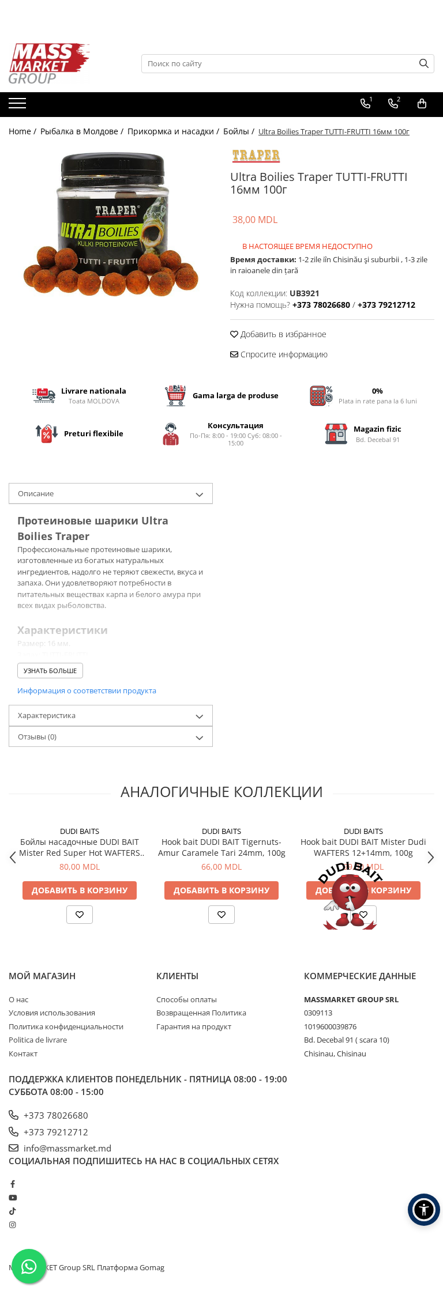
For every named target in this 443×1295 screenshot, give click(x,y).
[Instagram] (12, 1225)
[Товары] (19, 106)
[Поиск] (424, 63)
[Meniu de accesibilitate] (424, 1210)
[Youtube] (12, 1197)
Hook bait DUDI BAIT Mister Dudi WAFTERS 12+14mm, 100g (363, 847)
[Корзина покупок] (422, 103)
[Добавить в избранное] (79, 914)
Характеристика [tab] (47, 715)
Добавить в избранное (282, 334)
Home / (24, 131)
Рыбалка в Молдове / (83, 131)
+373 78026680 (54, 1115)
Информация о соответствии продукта (86, 690)
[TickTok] (12, 1211)
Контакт (23, 1053)
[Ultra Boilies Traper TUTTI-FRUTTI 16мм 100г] (111, 222)
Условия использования (52, 1012)
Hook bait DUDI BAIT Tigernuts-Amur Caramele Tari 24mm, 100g (222, 847)
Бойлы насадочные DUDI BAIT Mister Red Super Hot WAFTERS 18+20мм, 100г (79, 847)
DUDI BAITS (79, 831)
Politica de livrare (38, 1040)
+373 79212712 (54, 1132)
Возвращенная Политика (201, 1012)
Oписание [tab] (36, 493)
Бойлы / (240, 131)
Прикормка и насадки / (174, 131)
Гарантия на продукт (193, 1026)
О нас (18, 999)
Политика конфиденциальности (66, 1026)
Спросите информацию (283, 354)
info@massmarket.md (66, 1148)
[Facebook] (12, 1184)
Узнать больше (50, 670)
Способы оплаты (186, 999)
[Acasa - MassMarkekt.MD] (66, 63)
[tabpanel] (111, 222)
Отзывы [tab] (37, 736)
